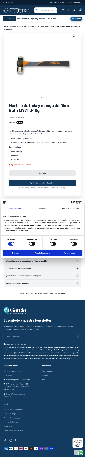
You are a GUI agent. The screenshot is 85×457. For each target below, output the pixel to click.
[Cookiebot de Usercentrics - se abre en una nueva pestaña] (72, 202)
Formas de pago (10, 414)
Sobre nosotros (48, 371)
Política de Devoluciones (13, 409)
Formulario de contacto (13, 371)
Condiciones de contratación (15, 430)
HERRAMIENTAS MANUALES (38, 26)
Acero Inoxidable (23, 19)
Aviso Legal (8, 426)
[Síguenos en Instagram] (10, 440)
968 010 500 (9, 2)
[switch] (32, 244)
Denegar (15, 253)
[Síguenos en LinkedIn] (16, 440)
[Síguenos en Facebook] (5, 440)
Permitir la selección (42, 253)
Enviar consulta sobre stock (43, 183)
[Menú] (81, 439)
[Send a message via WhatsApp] (81, 453)
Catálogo (11, 19)
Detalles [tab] (42, 209)
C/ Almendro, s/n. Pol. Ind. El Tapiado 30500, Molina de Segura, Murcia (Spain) (16, 387)
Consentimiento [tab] (15, 209)
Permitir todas (69, 253)
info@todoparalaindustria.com (18, 379)
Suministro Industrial (18, 26)
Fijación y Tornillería (38, 19)
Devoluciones (76, 2)
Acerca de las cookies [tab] (70, 209)
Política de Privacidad (12, 418)
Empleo (45, 375)
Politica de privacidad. (21, 344)
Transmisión (51, 19)
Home (6, 26)
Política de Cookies (11, 422)
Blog (43, 379)
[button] (45, 10)
